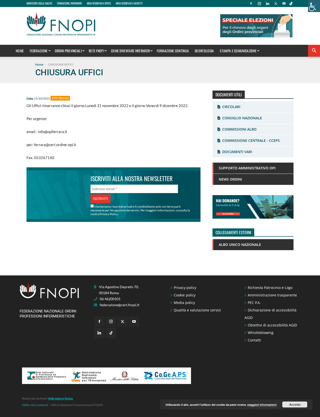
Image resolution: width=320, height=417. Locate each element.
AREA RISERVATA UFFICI (99, 3)
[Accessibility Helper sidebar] (314, 6)
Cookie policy (185, 295)
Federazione (39, 50)
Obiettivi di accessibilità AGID (272, 325)
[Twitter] (276, 3)
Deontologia (204, 50)
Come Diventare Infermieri (130, 50)
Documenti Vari (237, 151)
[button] (314, 51)
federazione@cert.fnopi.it (119, 305)
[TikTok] (291, 3)
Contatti (254, 340)
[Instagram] (259, 3)
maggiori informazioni (261, 404)
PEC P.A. (254, 302)
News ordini (230, 179)
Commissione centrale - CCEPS (251, 140)
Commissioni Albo (239, 129)
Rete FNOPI (96, 50)
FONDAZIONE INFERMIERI (69, 3)
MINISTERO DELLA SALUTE (39, 3)
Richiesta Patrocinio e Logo (270, 287)
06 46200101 (110, 299)
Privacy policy (185, 287)
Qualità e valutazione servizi (197, 310)
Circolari (231, 106)
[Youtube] (284, 3)
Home (20, 50)
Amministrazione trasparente (272, 295)
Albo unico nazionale (240, 244)
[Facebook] (251, 3)
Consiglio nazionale (242, 118)
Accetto (294, 404)
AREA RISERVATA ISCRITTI (129, 3)
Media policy (184, 302)
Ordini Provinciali (68, 50)
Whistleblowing (261, 332)
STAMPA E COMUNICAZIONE (238, 50)
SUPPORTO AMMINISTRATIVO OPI (247, 168)
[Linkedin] (267, 3)
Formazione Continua (173, 50)
